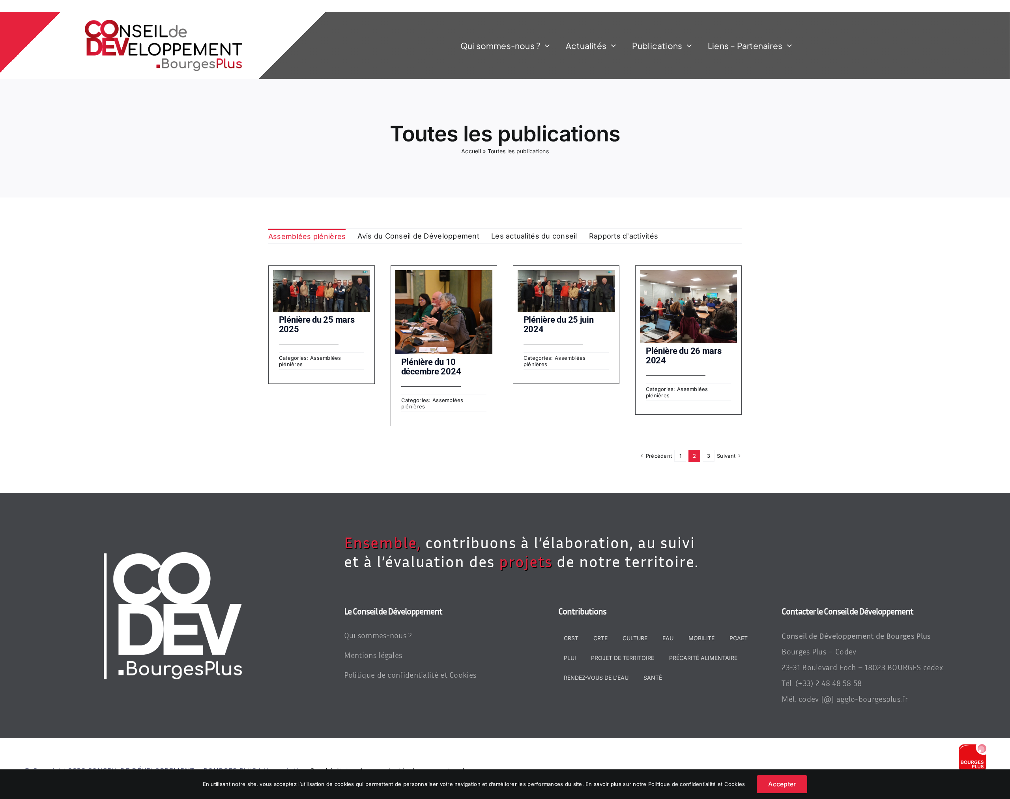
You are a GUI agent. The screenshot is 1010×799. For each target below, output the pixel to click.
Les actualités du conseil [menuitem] (534, 236)
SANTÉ (652, 677)
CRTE (600, 638)
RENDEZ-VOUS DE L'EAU (596, 677)
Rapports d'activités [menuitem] (623, 236)
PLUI (570, 657)
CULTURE (635, 638)
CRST (571, 638)
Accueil (471, 151)
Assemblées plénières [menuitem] (307, 236)
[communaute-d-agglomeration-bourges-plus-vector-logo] (972, 747)
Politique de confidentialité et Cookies (696, 784)
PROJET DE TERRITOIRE (622, 657)
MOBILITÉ (701, 638)
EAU (667, 638)
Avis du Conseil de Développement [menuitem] (418, 236)
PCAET (738, 638)
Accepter (782, 784)
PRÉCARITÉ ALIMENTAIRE (703, 657)
